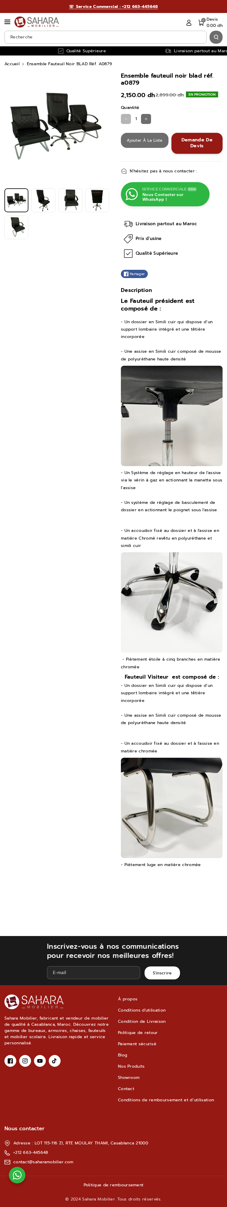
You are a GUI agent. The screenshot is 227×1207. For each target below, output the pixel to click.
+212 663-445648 (30, 1152)
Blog (122, 1055)
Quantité (130, 107)
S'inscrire (162, 973)
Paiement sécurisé (137, 1044)
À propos (127, 999)
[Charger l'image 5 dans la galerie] (16, 227)
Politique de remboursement (114, 1185)
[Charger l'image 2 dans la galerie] (43, 200)
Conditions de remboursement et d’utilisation (166, 1100)
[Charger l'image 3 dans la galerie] (70, 200)
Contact (126, 1089)
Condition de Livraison (142, 1021)
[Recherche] (216, 37)
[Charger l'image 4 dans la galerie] (97, 200)
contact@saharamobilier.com (43, 1162)
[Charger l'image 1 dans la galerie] (16, 200)
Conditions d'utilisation (142, 1010)
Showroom (129, 1077)
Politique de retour (138, 1033)
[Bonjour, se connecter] (188, 22)
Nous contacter (24, 1128)
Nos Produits (131, 1066)
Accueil (12, 64)
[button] (8, 21)
